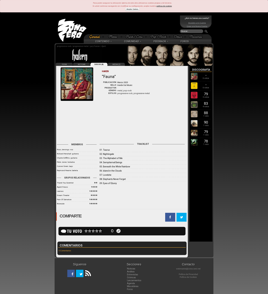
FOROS (185, 41)
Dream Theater (63, 195)
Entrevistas (132, 274)
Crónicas (131, 277)
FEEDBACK (160, 41)
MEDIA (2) (116, 64)
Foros (130, 289)
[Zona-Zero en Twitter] (79, 273)
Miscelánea (132, 286)
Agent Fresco (62, 187)
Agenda (131, 283)
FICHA (64, 64)
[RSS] (87, 273)
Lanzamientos (134, 280)
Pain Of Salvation (64, 199)
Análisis (131, 271)
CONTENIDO (102, 41)
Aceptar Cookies (132, 9)
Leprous (60, 191)
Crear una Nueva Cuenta (197, 26)
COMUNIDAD (132, 41)
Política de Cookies (188, 277)
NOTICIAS (81, 64)
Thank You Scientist (65, 183)
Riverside (60, 204)
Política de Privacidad (188, 274)
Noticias (131, 268)
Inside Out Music (124, 85)
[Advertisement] (133, 24)
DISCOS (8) (98, 64)
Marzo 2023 (122, 82)
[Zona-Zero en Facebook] (71, 273)
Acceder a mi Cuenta (197, 23)
